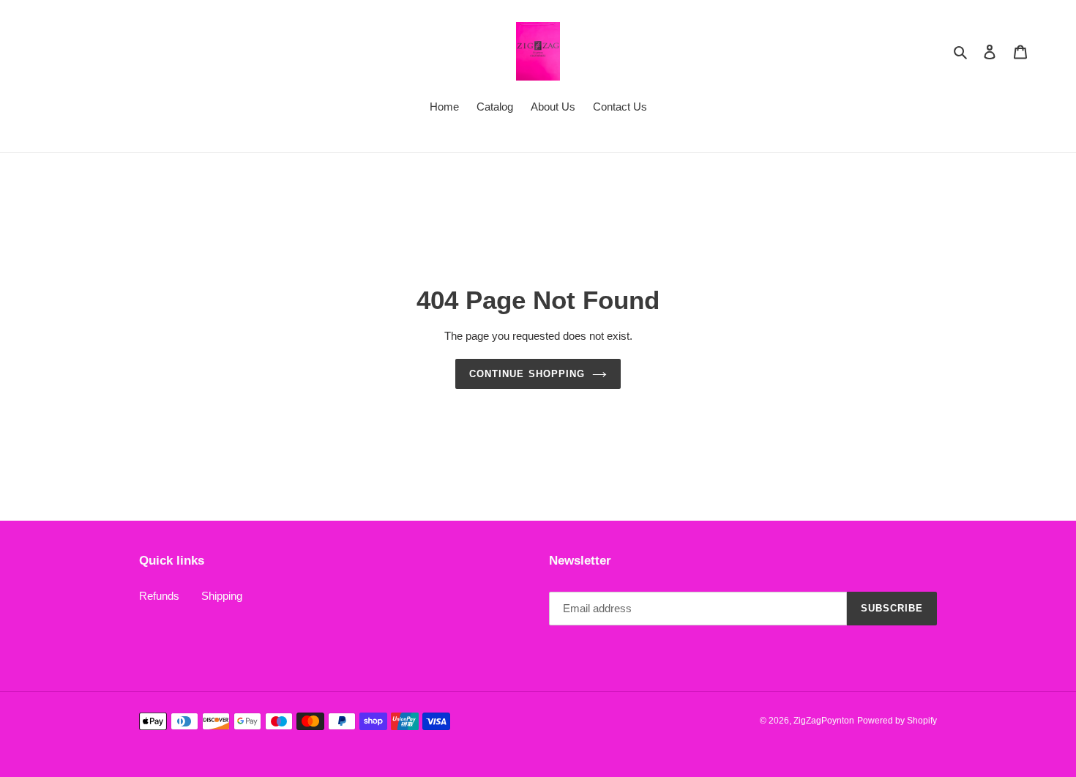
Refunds (159, 596)
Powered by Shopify (897, 720)
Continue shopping (527, 373)
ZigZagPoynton (823, 720)
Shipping (221, 596)
